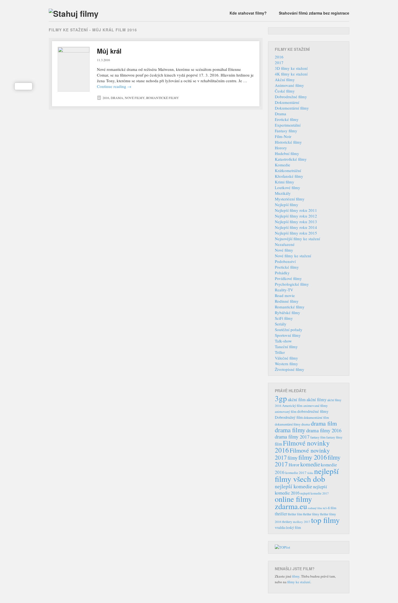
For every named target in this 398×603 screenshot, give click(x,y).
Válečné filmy (286, 358)
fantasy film (317, 437)
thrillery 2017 (301, 522)
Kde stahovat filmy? (248, 13)
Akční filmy (285, 79)
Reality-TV (284, 289)
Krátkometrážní (288, 170)
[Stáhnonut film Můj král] (73, 69)
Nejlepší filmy (286, 204)
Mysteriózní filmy (290, 199)
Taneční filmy (286, 346)
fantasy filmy (334, 437)
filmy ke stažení (298, 581)
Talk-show (283, 341)
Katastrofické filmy (291, 159)
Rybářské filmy (287, 312)
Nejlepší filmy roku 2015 (296, 233)
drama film (324, 423)
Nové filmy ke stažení (293, 255)
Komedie (282, 164)
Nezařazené (285, 244)
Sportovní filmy (288, 335)
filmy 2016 (312, 457)
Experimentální (288, 125)
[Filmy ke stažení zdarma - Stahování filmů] (74, 13)
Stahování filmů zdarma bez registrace (314, 13)
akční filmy (316, 400)
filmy (293, 457)
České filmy (285, 91)
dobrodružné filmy (313, 411)
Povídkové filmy (288, 278)
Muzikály (283, 193)
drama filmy (290, 430)
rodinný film (315, 508)
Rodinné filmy (287, 301)
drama (305, 424)
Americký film (292, 405)
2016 (106, 97)
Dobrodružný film (289, 417)
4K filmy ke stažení (291, 74)
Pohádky (282, 272)
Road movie (285, 295)
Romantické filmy (162, 97)
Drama (117, 97)
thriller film (295, 514)
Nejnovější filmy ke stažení (297, 238)
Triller (280, 352)
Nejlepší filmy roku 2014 (296, 227)
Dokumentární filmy (292, 108)
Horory (281, 147)
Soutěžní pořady (288, 329)
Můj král (109, 50)
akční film (297, 400)
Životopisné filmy (289, 369)
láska (310, 473)
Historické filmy (288, 142)
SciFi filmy (284, 318)
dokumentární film (316, 417)
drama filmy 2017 (292, 436)
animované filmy (315, 405)
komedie (310, 464)
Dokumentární (287, 102)
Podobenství (285, 261)
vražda (280, 527)
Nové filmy (135, 97)
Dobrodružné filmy (291, 96)
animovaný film (285, 411)
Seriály (280, 324)
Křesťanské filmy (289, 176)
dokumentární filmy (288, 424)
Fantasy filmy (286, 130)
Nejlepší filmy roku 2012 (296, 216)
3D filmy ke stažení (291, 68)
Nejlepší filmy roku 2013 (296, 221)
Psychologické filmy (292, 284)
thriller (281, 514)
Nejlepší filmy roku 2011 (296, 210)
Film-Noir (283, 136)
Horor (294, 465)
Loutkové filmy (287, 187)
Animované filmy (289, 85)
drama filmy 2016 (323, 430)
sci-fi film (329, 507)
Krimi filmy (284, 181)
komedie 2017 (295, 472)
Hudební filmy (287, 153)
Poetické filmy (287, 267)
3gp (281, 398)
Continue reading (114, 86)
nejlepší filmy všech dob (307, 475)
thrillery (287, 522)
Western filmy (286, 363)
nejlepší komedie (293, 486)
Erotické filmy (287, 119)
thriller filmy (311, 514)
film (278, 444)
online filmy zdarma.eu (293, 502)
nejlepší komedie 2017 (314, 493)
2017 (279, 62)
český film (293, 527)
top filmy (325, 520)
